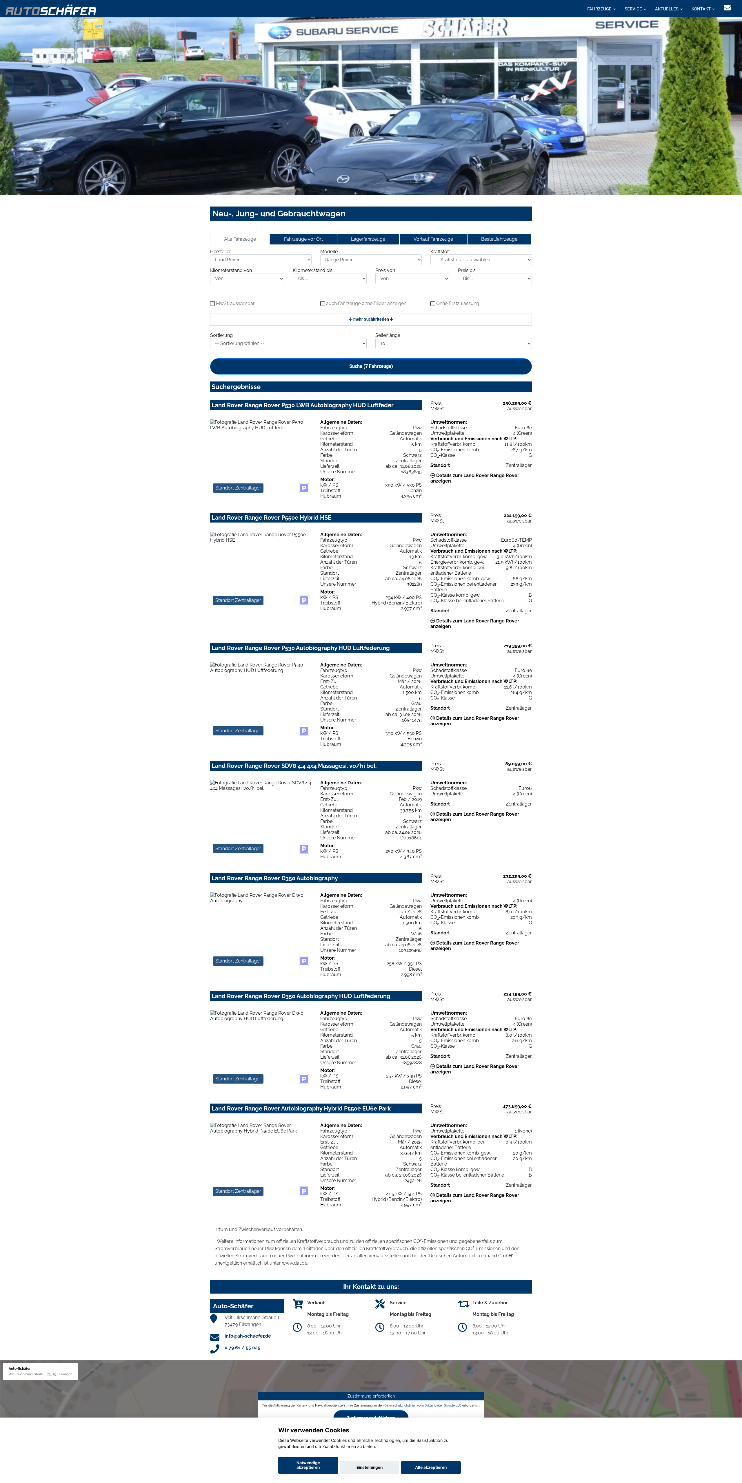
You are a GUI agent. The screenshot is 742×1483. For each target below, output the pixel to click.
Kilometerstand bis (312, 270)
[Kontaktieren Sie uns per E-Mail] (727, 8)
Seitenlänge (387, 335)
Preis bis (467, 270)
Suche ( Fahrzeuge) (371, 366)
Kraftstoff (440, 251)
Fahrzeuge (599, 9)
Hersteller (220, 251)
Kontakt (701, 9)
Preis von (385, 270)
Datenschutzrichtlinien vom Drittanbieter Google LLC (422, 1405)
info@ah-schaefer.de (248, 1336)
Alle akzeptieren (431, 1467)
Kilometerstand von (231, 270)
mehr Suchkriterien (371, 319)
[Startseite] (51, 9)
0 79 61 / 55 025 (242, 1347)
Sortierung (221, 335)
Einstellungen (370, 1467)
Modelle (329, 251)
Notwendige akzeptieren (308, 1465)
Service (633, 9)
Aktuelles (667, 9)
